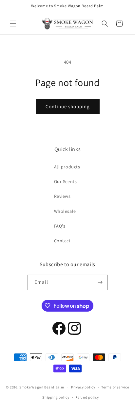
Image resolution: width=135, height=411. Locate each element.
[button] (13, 23)
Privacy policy (83, 387)
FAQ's (60, 226)
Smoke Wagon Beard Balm (41, 387)
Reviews (62, 196)
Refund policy (87, 397)
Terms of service (115, 387)
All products (67, 167)
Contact (62, 241)
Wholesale (65, 211)
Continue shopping (68, 106)
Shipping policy (55, 397)
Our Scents (65, 181)
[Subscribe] (100, 282)
